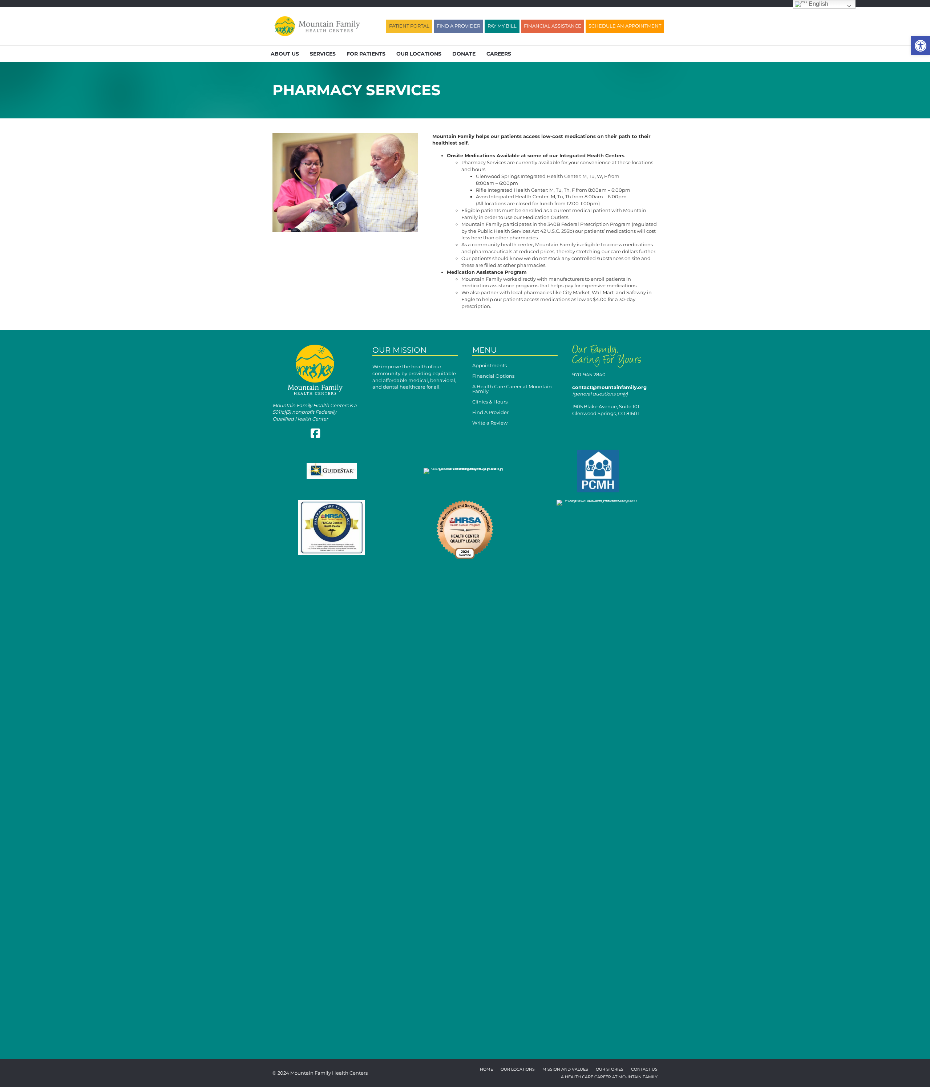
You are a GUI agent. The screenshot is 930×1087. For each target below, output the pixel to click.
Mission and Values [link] (565, 1069)
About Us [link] (285, 53)
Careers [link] (498, 53)
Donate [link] (464, 53)
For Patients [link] (366, 53)
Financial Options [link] (493, 376)
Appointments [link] (489, 365)
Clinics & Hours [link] (490, 402)
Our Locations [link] (418, 53)
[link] (920, 45)
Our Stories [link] (609, 1069)
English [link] (817, 4)
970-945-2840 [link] (589, 374)
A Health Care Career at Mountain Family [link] (512, 389)
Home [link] (486, 1069)
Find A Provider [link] (490, 412)
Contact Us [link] (644, 1069)
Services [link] (323, 53)
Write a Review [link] (490, 423)
